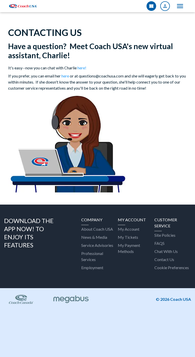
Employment (92, 267)
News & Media (94, 237)
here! (81, 67)
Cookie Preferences (171, 267)
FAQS (159, 243)
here (65, 75)
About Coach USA (97, 229)
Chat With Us (166, 251)
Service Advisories (97, 245)
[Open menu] (180, 6)
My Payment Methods (129, 248)
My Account (128, 229)
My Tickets (128, 237)
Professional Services (92, 256)
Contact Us (164, 259)
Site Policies (164, 235)
